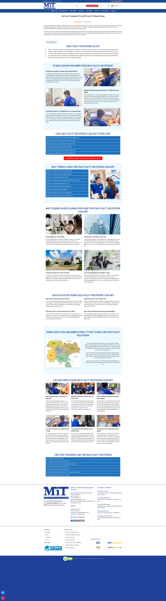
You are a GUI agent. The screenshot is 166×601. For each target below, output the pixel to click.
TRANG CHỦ (54, 11)
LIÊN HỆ (113, 11)
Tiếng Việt (115, 5)
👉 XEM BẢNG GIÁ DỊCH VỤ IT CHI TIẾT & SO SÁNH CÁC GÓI (83, 158)
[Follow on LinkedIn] (119, 1)
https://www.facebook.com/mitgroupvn (81, 409)
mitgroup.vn (77, 494)
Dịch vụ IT (50, 33)
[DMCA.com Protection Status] (68, 558)
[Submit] (77, 6)
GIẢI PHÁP (89, 11)
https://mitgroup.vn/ (76, 407)
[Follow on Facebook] (111, 1)
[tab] (83, 137)
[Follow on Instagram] (113, 1)
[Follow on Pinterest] (117, 1)
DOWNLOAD (104, 11)
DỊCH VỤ (81, 11)
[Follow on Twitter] (115, 1)
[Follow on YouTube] (121, 1)
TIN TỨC (97, 11)
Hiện (55, 42)
